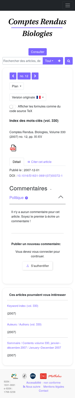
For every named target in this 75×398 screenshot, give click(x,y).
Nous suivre (32, 386)
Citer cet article (41, 161)
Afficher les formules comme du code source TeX (35, 108)
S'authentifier (39, 265)
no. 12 (24, 76)
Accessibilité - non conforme (43, 382)
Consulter (37, 52)
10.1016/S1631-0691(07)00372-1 (40, 175)
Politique (17, 197)
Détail (17, 161)
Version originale (24, 97)
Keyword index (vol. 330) (22, 306)
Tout (48, 61)
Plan (15, 86)
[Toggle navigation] (67, 5)
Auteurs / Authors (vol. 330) (24, 324)
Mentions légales (53, 386)
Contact (43, 390)
